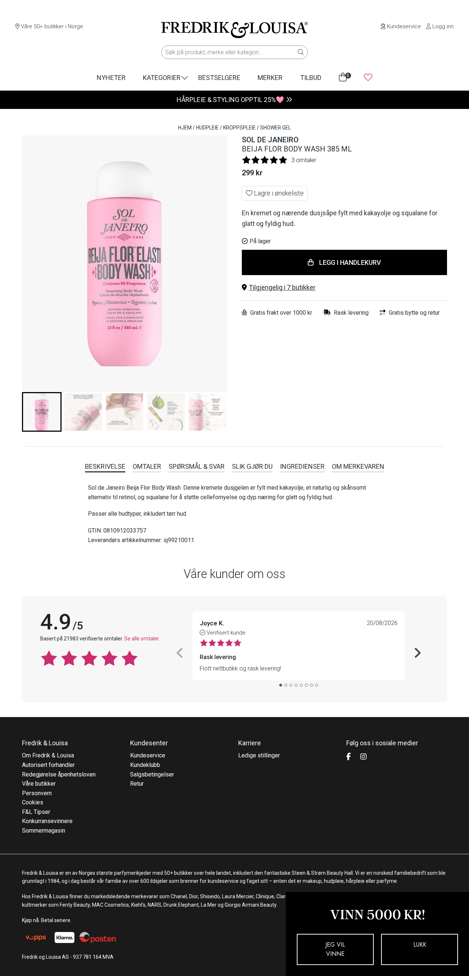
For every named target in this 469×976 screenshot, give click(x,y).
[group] (42, 412)
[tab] (280, 685)
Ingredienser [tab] (302, 466)
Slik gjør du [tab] (252, 466)
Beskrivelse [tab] (105, 466)
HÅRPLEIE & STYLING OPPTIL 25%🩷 (230, 99)
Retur (137, 783)
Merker (270, 77)
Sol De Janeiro (270, 139)
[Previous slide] (180, 653)
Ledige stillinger (259, 755)
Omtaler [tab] (147, 466)
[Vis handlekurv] (343, 77)
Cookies (32, 802)
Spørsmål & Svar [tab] (197, 466)
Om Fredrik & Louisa (48, 755)
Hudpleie (207, 128)
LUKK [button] (419, 944)
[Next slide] (417, 653)
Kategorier (162, 77)
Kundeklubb (145, 764)
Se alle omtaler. (142, 638)
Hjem (185, 128)
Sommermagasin (43, 830)
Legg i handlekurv (350, 262)
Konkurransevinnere (47, 821)
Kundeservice (403, 26)
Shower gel (275, 128)
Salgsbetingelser (152, 774)
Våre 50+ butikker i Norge (51, 26)
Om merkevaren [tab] (358, 466)
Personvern (37, 793)
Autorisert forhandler (48, 764)
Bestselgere (219, 77)
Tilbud (310, 77)
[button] (344, 287)
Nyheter (111, 77)
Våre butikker (39, 783)
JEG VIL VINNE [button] (335, 949)
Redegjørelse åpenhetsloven (59, 774)
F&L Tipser (36, 811)
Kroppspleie (239, 128)
